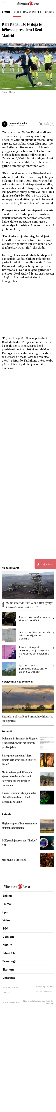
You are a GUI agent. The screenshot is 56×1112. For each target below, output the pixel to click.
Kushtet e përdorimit (45, 987)
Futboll (17, 11)
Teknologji (9, 961)
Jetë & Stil (9, 953)
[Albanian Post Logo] (28, 3)
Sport (6, 11)
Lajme (6, 904)
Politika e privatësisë (45, 992)
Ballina (7, 895)
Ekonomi (8, 969)
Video (6, 920)
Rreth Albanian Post (10, 987)
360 (5, 928)
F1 (39, 11)
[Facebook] (41, 124)
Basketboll (29, 11)
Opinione (8, 936)
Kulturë (7, 945)
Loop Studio (46, 1001)
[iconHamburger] (4, 3)
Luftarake (49, 11)
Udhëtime (8, 977)
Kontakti (5, 992)
